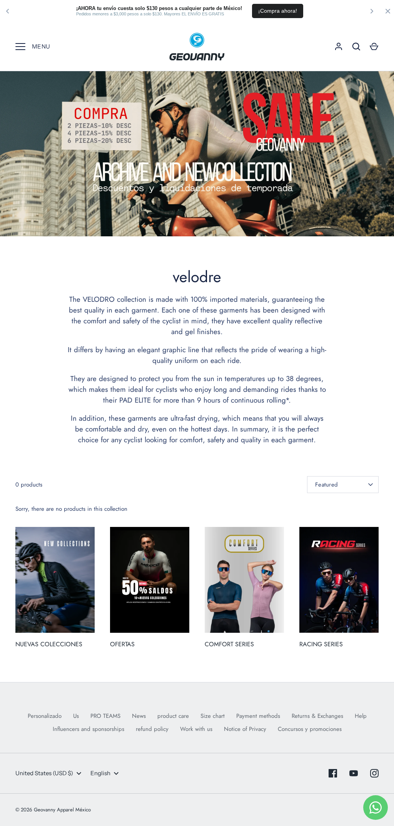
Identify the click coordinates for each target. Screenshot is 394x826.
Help (361, 716)
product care (173, 716)
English (100, 773)
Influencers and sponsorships (88, 729)
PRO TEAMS (105, 716)
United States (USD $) (44, 773)
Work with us (196, 729)
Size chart (212, 716)
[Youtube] (353, 773)
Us (76, 716)
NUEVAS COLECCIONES (48, 644)
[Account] (338, 46)
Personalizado (45, 716)
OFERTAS (122, 644)
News (139, 716)
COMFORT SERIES (229, 644)
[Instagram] (374, 773)
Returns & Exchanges (317, 716)
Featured (326, 484)
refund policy (152, 729)
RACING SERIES (321, 644)
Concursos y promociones (310, 729)
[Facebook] (332, 773)
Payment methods (258, 716)
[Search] (356, 46)
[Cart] (374, 46)
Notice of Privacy (245, 729)
